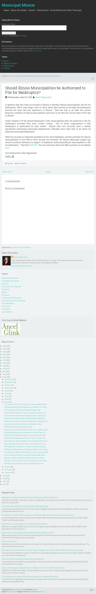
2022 (4, 357)
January (8, 472)
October (8, 385)
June (7, 396)
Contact (31, 10)
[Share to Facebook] (13, 156)
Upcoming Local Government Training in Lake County (26, 430)
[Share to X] (11, 156)
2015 (4, 377)
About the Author (19, 10)
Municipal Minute (18, 5)
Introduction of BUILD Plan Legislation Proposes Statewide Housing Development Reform (38, 515)
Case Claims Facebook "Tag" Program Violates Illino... (25, 413)
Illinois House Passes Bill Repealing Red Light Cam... (25, 415)
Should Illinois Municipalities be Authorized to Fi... (24, 463)
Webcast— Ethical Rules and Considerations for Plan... (26, 461)
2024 (4, 352)
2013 (4, 478)
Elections (5, 289)
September (9, 388)
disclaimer (37, 51)
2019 (4, 366)
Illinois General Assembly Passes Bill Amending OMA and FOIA (28, 533)
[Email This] (6, 156)
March (7, 467)
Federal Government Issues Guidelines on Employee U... (26, 421)
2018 (4, 368)
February (8, 469)
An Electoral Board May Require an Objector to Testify (25, 407)
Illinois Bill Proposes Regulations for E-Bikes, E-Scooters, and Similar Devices (33, 568)
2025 (4, 349)
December (9, 379)
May (6, 399)
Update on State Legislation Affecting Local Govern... (25, 458)
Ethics (4, 292)
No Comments (21, 163)
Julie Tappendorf (43, 97)
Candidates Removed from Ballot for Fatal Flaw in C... (25, 432)
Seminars (6, 309)
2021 (4, 360)
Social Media (7, 312)
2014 (4, 476)
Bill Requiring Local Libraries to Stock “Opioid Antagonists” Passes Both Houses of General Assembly (42, 550)
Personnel (6, 306)
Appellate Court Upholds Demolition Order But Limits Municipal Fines (30, 497)
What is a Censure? (9, 541)
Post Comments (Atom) (21, 247)
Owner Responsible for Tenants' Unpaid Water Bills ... (25, 455)
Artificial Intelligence (10, 278)
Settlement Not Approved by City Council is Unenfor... (25, 438)
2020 (4, 363)
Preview (5, 36)
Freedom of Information (11, 298)
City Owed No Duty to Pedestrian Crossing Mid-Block (25, 404)
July (6, 393)
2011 (4, 484)
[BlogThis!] (8, 156)
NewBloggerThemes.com (36, 591)
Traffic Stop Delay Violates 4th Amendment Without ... (25, 418)
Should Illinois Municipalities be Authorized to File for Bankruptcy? (45, 90)
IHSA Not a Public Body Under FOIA (18, 427)
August (7, 391)
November (9, 382)
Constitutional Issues (10, 281)
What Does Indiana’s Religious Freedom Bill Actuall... (25, 435)
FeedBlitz (23, 36)
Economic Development (11, 286)
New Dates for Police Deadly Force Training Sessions (25, 441)
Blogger (35, 589)
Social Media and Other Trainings (65, 10)
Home (6, 10)
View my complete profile (21, 266)
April (7, 402)
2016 (4, 374)
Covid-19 (5, 284)
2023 (4, 354)
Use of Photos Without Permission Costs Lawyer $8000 (26, 452)
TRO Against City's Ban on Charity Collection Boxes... (25, 446)
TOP (92, 590)
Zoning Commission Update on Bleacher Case (22, 424)
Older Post (89, 172)
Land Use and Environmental (14, 300)
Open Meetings (8, 303)
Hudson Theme (12, 591)
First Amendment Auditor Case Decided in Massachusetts (25, 506)
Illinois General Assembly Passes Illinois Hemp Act (23, 559)
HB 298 (34, 145)
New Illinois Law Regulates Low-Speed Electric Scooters (24, 524)
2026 (4, 346)
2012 (4, 481)
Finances (10, 163)
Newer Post (7, 172)
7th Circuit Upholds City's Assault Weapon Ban (22, 410)
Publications (43, 10)
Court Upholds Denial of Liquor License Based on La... (25, 444)
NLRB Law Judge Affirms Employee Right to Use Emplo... (26, 449)
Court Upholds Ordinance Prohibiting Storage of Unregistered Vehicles (30, 576)
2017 (4, 371)
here (7, 147)
